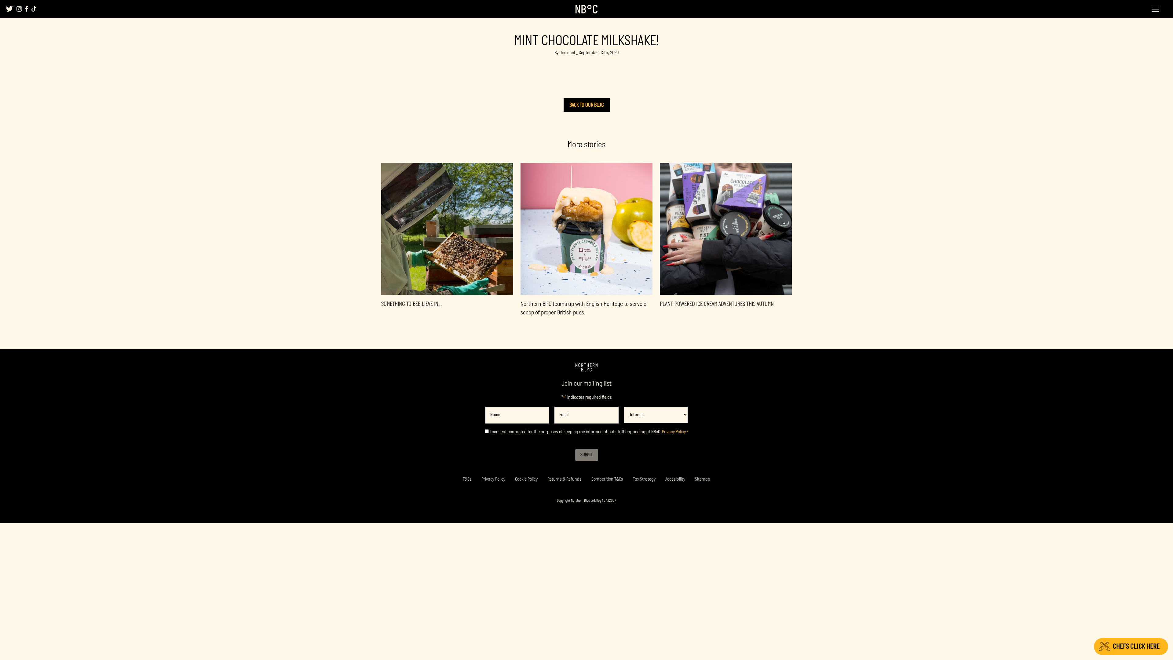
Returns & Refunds (564, 479)
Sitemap (702, 479)
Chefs (1136, 646)
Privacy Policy (674, 432)
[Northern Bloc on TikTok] (33, 9)
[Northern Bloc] (586, 9)
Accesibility (675, 479)
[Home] (586, 367)
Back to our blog (586, 105)
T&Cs (467, 479)
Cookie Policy (526, 479)
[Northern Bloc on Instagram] (19, 9)
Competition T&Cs (607, 479)
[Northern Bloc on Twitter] (9, 9)
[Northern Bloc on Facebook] (26, 9)
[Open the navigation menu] (1155, 9)
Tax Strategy (644, 479)
